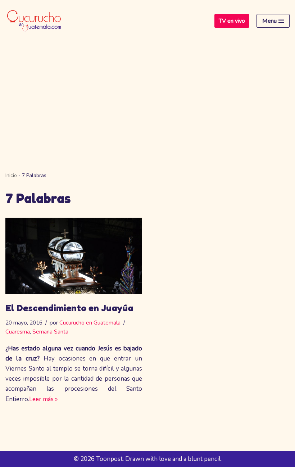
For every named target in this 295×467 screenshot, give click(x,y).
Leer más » (43, 399)
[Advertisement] (147, 95)
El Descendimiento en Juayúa (69, 307)
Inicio (11, 175)
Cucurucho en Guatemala (90, 322)
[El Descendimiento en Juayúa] (73, 256)
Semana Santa (50, 331)
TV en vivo (232, 21)
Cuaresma (17, 331)
